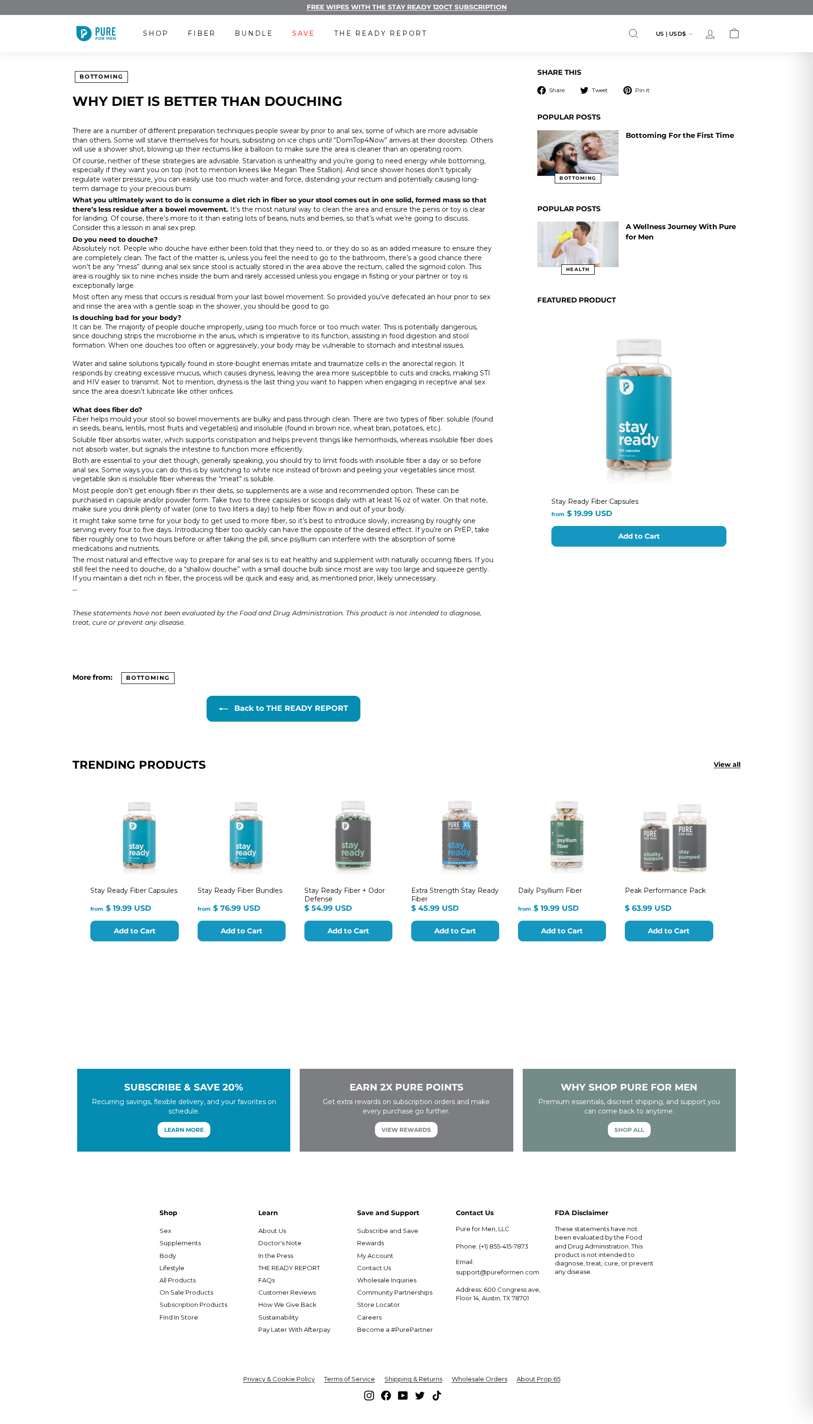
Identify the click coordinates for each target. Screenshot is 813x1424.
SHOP (156, 33)
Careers (369, 1317)
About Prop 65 (538, 1379)
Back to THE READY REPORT (290, 708)
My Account (375, 1255)
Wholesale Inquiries (386, 1280)
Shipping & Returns (413, 1379)
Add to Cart (639, 536)
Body (167, 1255)
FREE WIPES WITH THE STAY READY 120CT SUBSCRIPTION (407, 7)
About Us (272, 1230)
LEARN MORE (184, 1129)
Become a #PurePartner (395, 1329)
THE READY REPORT (380, 33)
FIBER (202, 33)
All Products (177, 1280)
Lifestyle (171, 1268)
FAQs (266, 1280)
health (578, 269)
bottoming (101, 76)
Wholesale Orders (479, 1379)
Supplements (180, 1243)
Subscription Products (193, 1304)
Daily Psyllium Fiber (550, 890)
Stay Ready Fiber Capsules (594, 501)
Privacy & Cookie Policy (279, 1379)
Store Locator (378, 1304)
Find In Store (178, 1317)
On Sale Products (186, 1292)
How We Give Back (287, 1304)
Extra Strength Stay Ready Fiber (455, 894)
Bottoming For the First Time (680, 135)
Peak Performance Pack (665, 890)
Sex (165, 1230)
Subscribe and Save (387, 1230)
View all (727, 764)
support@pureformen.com (497, 1272)
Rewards (370, 1243)
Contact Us (374, 1268)
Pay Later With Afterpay (294, 1329)
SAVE (303, 33)
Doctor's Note (280, 1243)
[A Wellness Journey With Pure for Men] (578, 244)
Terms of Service (349, 1379)
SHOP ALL (629, 1129)
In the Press (275, 1255)
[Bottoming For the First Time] (578, 153)
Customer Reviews (287, 1292)
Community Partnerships (394, 1292)
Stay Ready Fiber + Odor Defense (344, 894)
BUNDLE (254, 33)
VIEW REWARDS (406, 1129)
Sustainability (278, 1317)
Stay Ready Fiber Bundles (240, 890)
